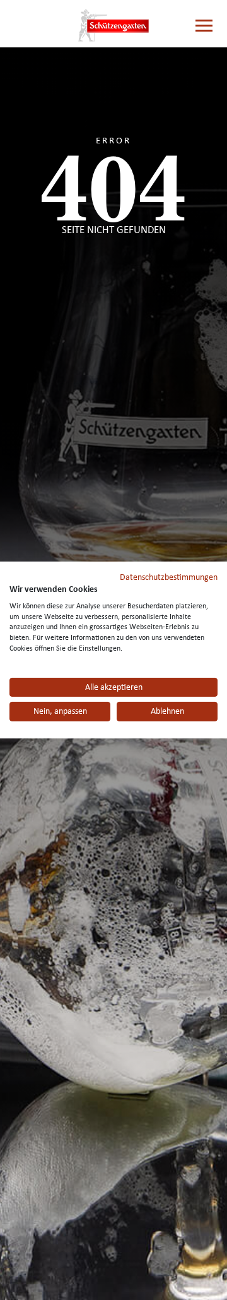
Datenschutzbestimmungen (169, 577)
